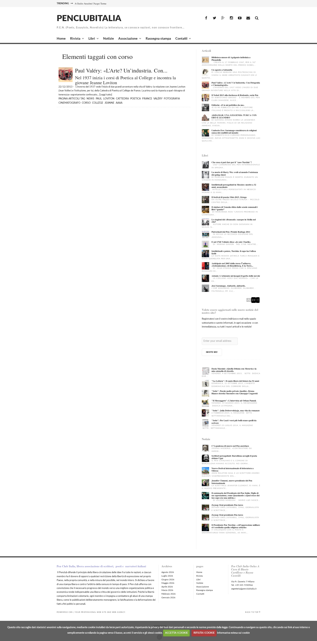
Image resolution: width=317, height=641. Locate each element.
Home (61, 38)
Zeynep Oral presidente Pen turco (227, 505)
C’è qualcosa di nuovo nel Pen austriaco (230, 445)
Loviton (108, 98)
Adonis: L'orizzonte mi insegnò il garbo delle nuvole (236, 275)
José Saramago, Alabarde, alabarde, (228, 285)
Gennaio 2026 (168, 597)
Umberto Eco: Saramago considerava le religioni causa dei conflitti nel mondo (234, 131)
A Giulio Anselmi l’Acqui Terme (90, 3)
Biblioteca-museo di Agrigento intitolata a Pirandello (231, 58)
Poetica (135, 98)
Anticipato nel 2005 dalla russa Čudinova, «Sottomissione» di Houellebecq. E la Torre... (232, 264)
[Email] (248, 18)
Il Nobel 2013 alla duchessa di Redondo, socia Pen (235, 95)
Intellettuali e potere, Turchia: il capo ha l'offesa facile (234, 252)
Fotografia (172, 98)
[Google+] (223, 18)
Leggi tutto (105, 95)
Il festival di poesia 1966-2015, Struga (229, 197)
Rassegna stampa (158, 38)
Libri (91, 38)
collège (97, 103)
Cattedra (122, 98)
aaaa (119, 103)
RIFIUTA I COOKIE (204, 633)
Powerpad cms (65, 612)
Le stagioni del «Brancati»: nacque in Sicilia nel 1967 (234, 220)
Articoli (74, 98)
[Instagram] (231, 18)
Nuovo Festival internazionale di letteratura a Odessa (233, 469)
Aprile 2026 (167, 587)
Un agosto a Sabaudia (222, 69)
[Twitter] (214, 18)
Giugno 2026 (167, 579)
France (147, 98)
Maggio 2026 (167, 583)
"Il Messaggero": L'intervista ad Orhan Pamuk (234, 400)
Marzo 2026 (167, 590)
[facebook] (206, 18)
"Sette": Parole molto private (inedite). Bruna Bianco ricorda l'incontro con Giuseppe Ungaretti (235, 392)
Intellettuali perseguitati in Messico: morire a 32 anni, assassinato (234, 186)
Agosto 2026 (167, 572)
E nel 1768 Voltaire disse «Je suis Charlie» (231, 241)
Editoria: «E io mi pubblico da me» (228, 105)
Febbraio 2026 (168, 594)
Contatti (181, 38)
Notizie (108, 38)
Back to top (251, 612)
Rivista (75, 38)
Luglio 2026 (167, 576)
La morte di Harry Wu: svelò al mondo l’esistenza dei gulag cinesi (235, 173)
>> (257, 300)
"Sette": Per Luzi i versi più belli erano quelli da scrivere (234, 421)
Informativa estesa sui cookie (233, 633)
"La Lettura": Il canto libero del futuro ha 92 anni (235, 381)
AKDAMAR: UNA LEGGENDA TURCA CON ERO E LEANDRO (234, 116)
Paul (99, 98)
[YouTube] (239, 18)
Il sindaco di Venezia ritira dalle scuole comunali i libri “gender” (235, 208)
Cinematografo (69, 103)
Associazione (128, 38)
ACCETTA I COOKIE (176, 633)
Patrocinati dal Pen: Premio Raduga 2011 (231, 231)
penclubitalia (89, 18)
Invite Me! (212, 352)
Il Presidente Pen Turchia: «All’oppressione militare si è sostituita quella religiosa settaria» (236, 526)
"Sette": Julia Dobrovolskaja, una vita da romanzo (236, 410)
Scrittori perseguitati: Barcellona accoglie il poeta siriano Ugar (234, 457)
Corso (86, 103)
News (90, 98)
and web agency (116, 612)
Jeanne (109, 103)
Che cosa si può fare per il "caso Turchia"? (232, 162)
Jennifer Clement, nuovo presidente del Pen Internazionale (232, 482)
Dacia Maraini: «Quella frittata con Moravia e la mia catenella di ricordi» (234, 370)
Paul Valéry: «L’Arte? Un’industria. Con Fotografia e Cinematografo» (236, 84)
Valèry (157, 98)
